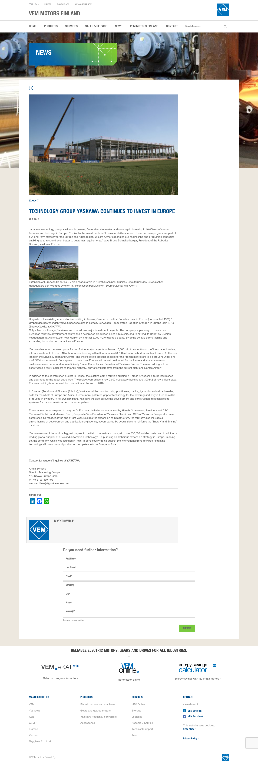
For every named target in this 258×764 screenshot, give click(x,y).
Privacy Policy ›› (191, 738)
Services (137, 697)
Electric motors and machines (97, 704)
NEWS (118, 26)
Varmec (33, 735)
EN (36, 5)
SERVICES (71, 26)
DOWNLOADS (63, 5)
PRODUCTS (51, 26)
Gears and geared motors (95, 711)
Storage (136, 711)
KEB (31, 717)
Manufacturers (39, 697)
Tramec (33, 729)
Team (135, 735)
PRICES (47, 5)
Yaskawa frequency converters (98, 717)
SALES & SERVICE (96, 26)
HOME (32, 26)
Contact (188, 697)
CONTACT (172, 26)
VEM (31, 704)
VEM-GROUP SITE (83, 5)
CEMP (33, 723)
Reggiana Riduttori (40, 741)
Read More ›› (189, 729)
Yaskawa (34, 711)
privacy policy (77, 620)
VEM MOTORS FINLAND (144, 26)
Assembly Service (142, 723)
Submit (187, 628)
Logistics (137, 717)
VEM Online (138, 704)
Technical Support (142, 729)
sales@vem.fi (191, 704)
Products (86, 697)
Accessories (87, 723)
